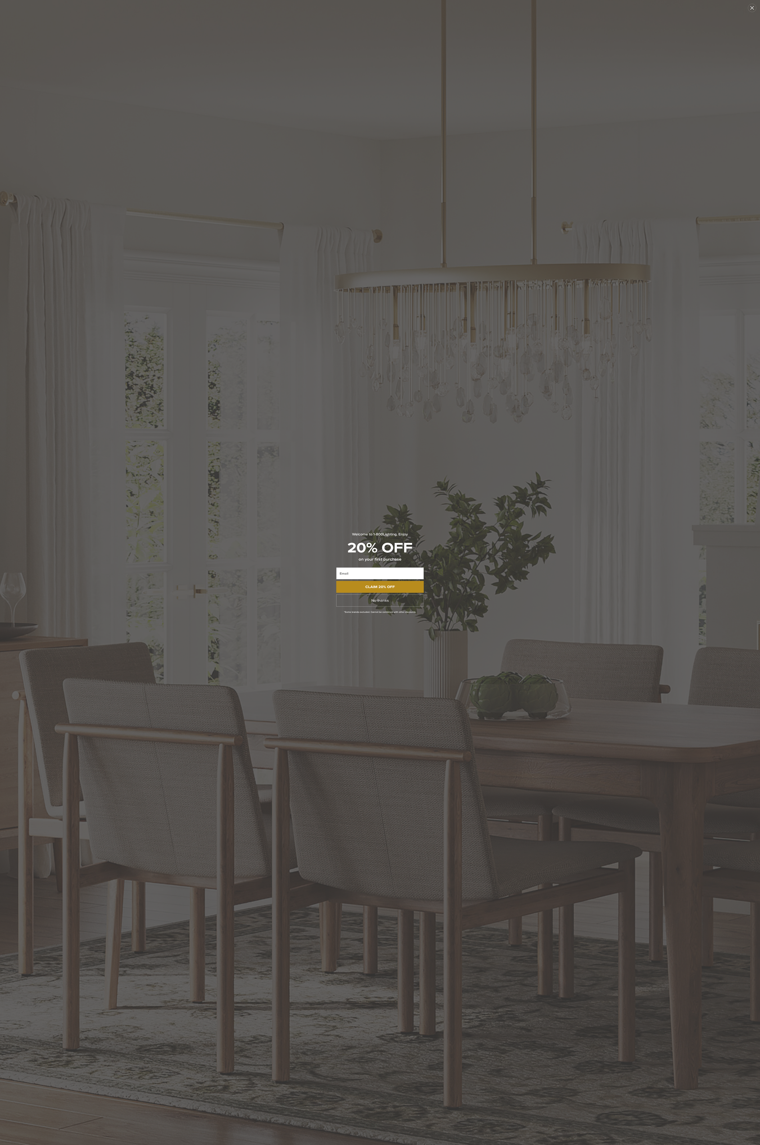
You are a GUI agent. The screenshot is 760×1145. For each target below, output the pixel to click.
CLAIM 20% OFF (380, 586)
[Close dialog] (752, 8)
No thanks (380, 600)
